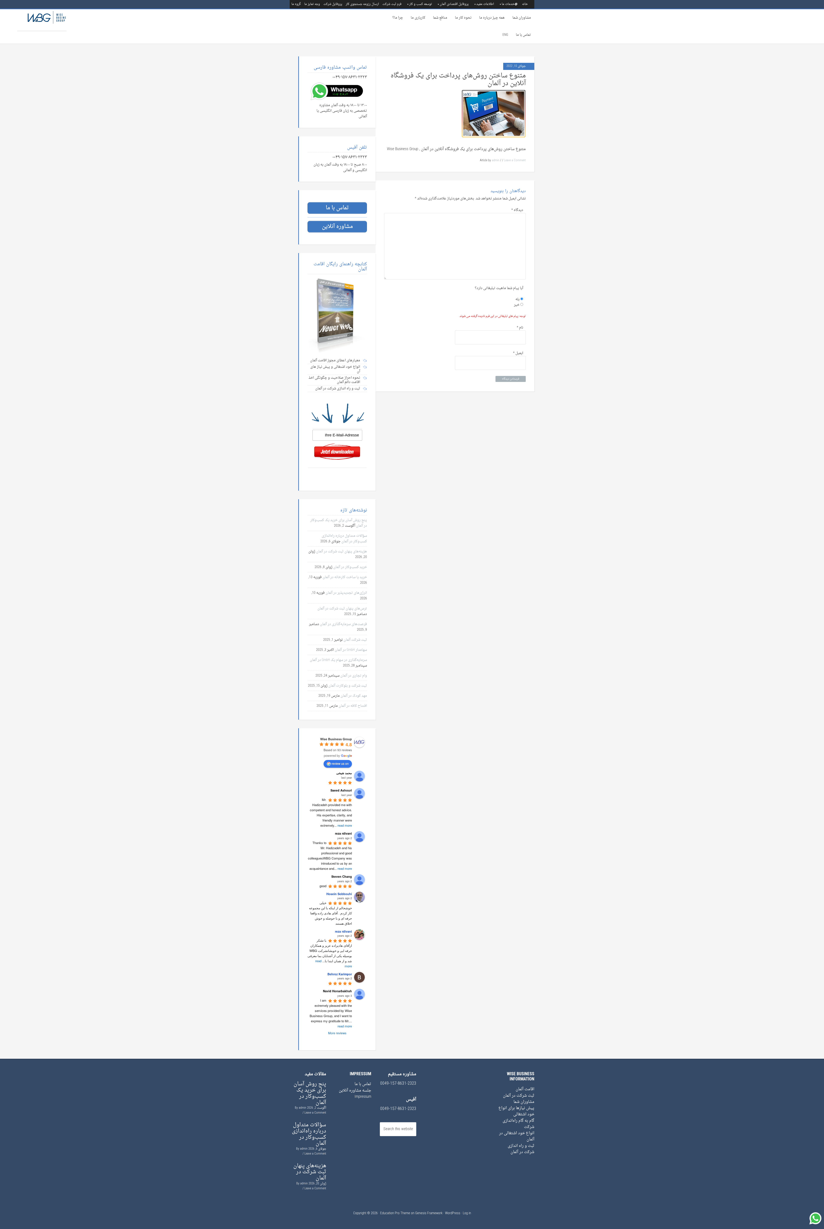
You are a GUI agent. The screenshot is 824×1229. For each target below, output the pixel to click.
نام (520, 327)
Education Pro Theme (395, 1213)
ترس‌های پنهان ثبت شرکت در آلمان (342, 608)
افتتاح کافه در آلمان (353, 706)
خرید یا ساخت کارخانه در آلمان (345, 577)
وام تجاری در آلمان (353, 676)
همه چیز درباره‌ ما (492, 18)
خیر (517, 305)
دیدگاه (517, 210)
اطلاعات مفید (485, 4)
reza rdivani (343, 931)
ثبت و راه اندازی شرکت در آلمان (521, 1149)
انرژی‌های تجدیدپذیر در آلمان (346, 593)
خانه (525, 4)
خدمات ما (508, 4)
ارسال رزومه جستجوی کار (362, 4)
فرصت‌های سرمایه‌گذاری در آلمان (343, 624)
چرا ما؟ (397, 18)
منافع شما (440, 18)
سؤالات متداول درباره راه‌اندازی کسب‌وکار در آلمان (344, 539)
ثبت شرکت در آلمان (518, 1095)
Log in (467, 1213)
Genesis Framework (428, 1213)
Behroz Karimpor (339, 974)
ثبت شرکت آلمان (355, 640)
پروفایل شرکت (332, 4)
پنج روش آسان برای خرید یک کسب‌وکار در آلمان (310, 1093)
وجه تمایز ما (312, 4)
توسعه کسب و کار (420, 4)
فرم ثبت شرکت (391, 4)
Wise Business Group (42, 20)
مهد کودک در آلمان (354, 696)
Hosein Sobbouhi (339, 894)
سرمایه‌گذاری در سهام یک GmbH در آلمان (338, 660)
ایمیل (518, 353)
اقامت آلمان (525, 1089)
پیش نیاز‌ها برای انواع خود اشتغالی (516, 1111)
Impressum (362, 1097)
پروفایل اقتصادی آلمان (454, 4)
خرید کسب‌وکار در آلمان (350, 567)
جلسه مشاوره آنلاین (355, 1090)
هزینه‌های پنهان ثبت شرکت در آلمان (341, 551)
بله (517, 299)
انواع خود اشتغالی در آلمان (516, 1136)
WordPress (452, 1213)
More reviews (337, 1033)
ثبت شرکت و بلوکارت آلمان (347, 686)
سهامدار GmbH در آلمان (351, 650)
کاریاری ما (418, 18)
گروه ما (296, 4)
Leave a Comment (515, 160)
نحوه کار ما (463, 18)
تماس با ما (523, 35)
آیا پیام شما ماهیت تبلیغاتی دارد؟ (499, 288)
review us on (340, 763)
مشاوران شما (521, 18)
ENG (505, 35)
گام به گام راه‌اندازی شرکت (518, 1124)
